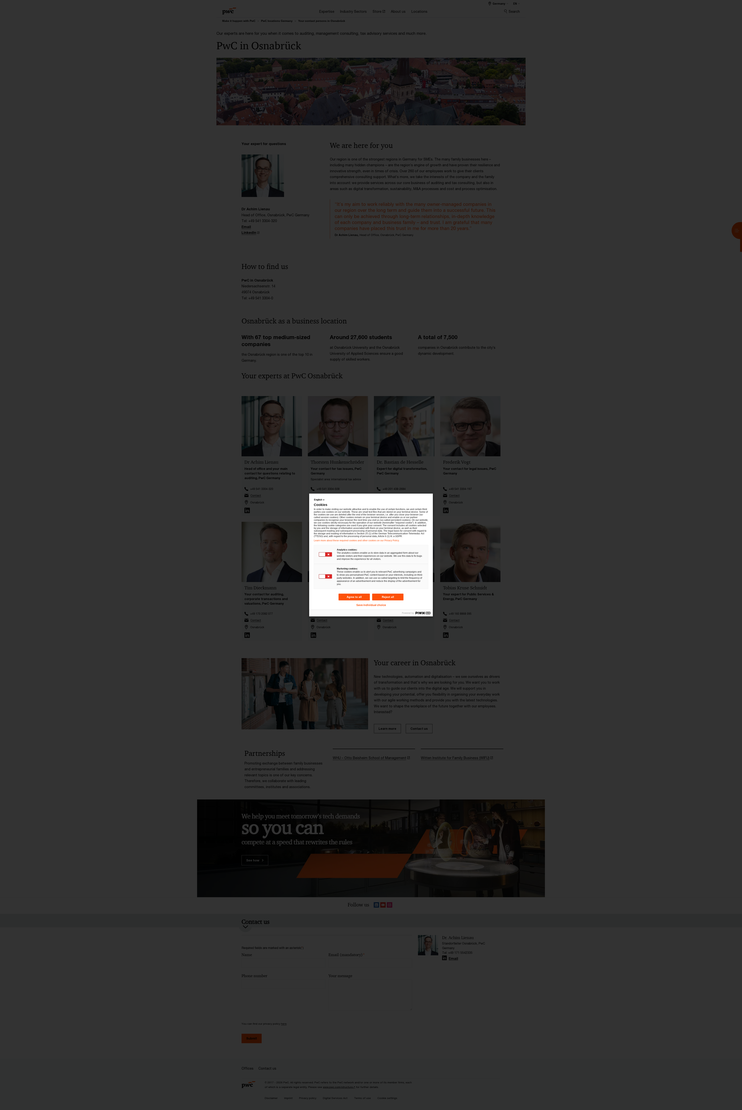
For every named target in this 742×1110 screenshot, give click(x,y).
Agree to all (354, 596)
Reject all (388, 596)
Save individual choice (371, 605)
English (318, 499)
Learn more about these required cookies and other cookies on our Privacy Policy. (356, 540)
